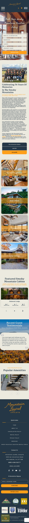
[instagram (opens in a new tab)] (19, 470)
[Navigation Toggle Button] (3, 8)
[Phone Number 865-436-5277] (18, 8)
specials (14, 148)
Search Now (14, 52)
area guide (14, 152)
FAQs (14, 425)
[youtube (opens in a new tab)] (16, 470)
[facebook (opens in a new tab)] (9, 470)
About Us (15, 428)
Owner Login (14, 491)
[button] (22, 311)
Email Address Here (9, 481)
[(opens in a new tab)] (14, 294)
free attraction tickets (14, 144)
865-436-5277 (14, 462)
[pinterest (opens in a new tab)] (12, 470)
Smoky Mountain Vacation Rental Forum (14, 444)
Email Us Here (14, 466)
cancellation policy (14, 431)
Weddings (14, 441)
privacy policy (14, 438)
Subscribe (14, 485)
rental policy (14, 434)
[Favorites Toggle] (21, 8)
